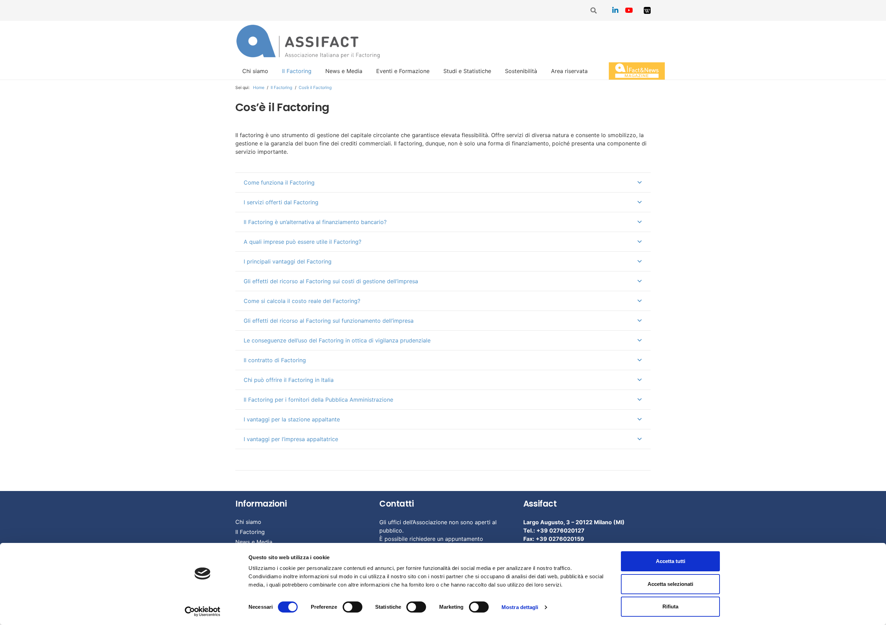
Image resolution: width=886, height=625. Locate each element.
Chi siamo (248, 521)
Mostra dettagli (520, 607)
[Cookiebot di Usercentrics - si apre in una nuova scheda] (202, 611)
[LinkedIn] (615, 10)
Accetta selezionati (670, 584)
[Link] (647, 10)
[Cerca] (594, 10)
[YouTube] (629, 10)
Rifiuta (670, 606)
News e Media (253, 541)
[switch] (352, 607)
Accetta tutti (670, 561)
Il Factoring (250, 531)
